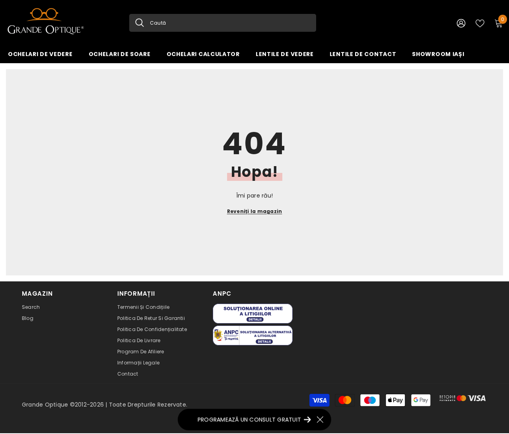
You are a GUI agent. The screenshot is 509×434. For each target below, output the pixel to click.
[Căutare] (222, 23)
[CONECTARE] (461, 22)
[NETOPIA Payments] (462, 398)
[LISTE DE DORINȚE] (480, 22)
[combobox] (230, 23)
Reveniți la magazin (254, 211)
